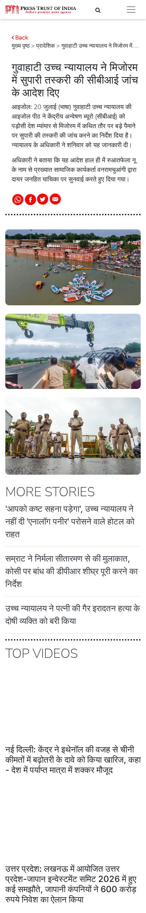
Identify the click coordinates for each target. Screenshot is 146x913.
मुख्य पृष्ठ (21, 46)
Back (21, 37)
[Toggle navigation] (131, 9)
